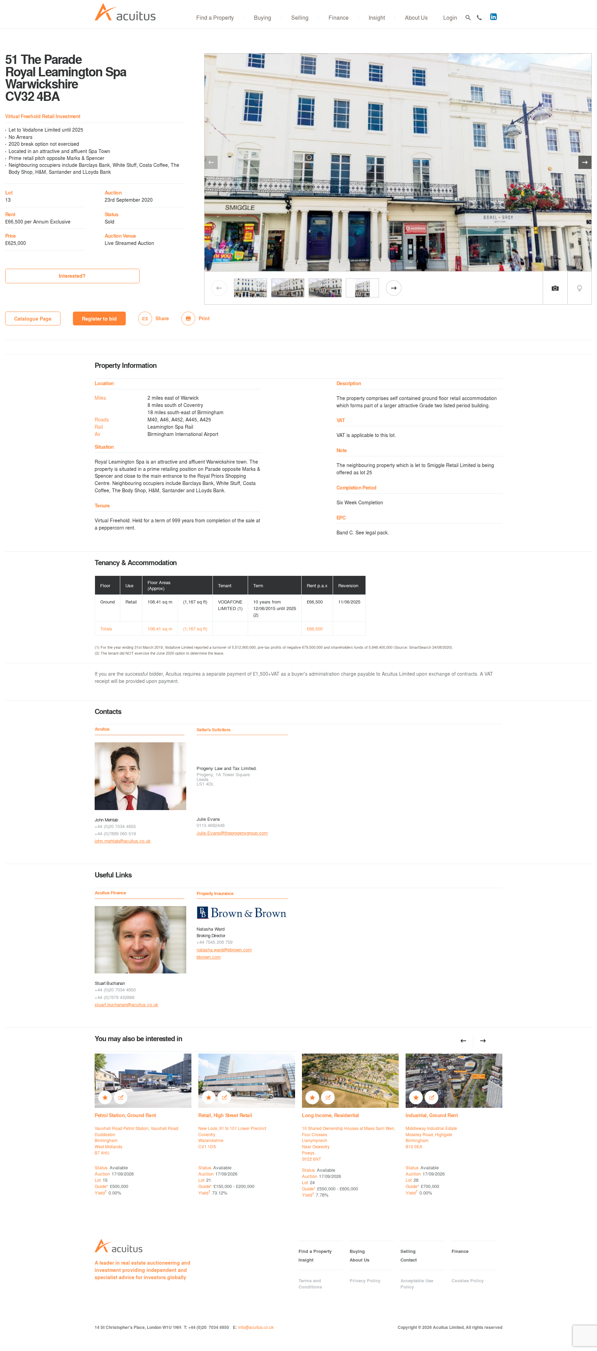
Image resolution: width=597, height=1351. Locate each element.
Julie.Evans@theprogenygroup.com (232, 832)
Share (162, 318)
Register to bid (99, 318)
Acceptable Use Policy (416, 1283)
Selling (300, 17)
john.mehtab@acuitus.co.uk (123, 840)
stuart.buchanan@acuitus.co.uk (126, 1004)
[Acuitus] (125, 12)
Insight (377, 17)
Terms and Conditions (310, 1283)
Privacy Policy (365, 1280)
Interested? (72, 275)
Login (450, 17)
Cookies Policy (468, 1280)
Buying (262, 17)
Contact (479, 17)
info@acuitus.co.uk (256, 1327)
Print (204, 318)
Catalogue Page (32, 318)
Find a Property (215, 17)
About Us (416, 17)
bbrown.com (209, 956)
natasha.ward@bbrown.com (224, 949)
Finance (339, 17)
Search (468, 17)
